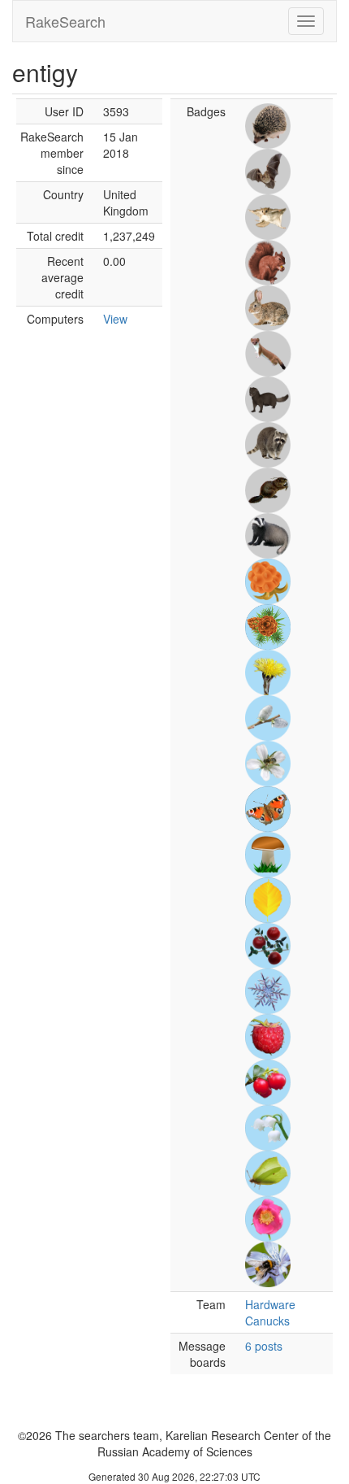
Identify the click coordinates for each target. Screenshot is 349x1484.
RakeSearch (65, 21)
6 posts (263, 1346)
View (115, 319)
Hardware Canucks (270, 1312)
